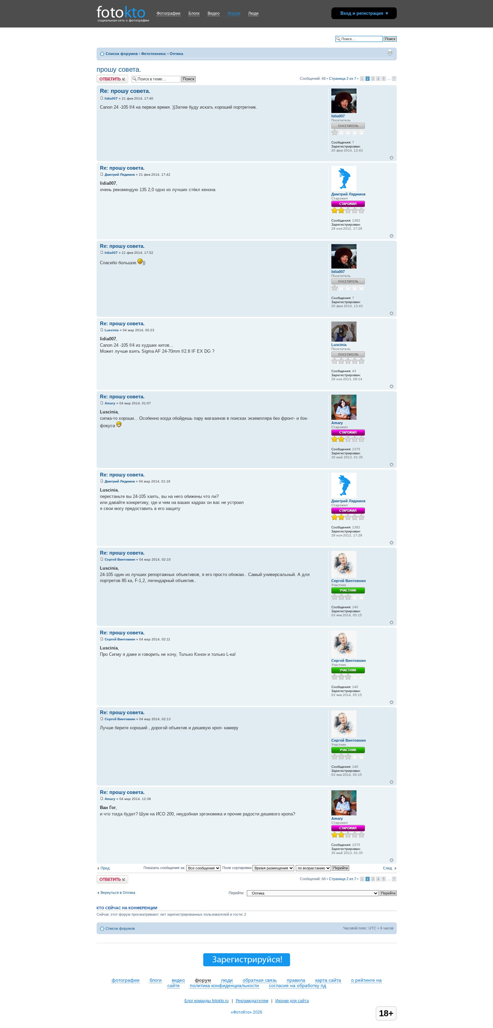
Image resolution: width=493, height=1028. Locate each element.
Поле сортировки (237, 868)
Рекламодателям (252, 1000)
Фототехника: (153, 54)
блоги (156, 980)
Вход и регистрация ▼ (364, 13)
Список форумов (122, 54)
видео (178, 980)
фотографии (126, 980)
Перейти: (236, 893)
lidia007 (111, 98)
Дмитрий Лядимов (120, 174)
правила (296, 980)
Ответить (105, 77)
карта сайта (328, 980)
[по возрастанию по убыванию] (323, 868)
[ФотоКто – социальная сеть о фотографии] (121, 9)
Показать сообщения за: (165, 868)
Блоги (194, 13)
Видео (214, 13)
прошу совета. (119, 69)
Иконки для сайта (292, 1000)
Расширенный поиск (379, 44)
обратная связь (260, 980)
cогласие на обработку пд (297, 985)
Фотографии (168, 13)
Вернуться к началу (391, 158)
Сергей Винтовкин (120, 559)
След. (388, 868)
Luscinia (112, 330)
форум (203, 980)
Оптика (176, 54)
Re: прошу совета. (125, 91)
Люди (253, 13)
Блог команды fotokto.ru (206, 1000)
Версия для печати (389, 52)
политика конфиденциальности (224, 985)
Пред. (105, 868)
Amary (110, 403)
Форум (234, 13)
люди (227, 980)
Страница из (342, 78)
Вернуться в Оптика (118, 893)
